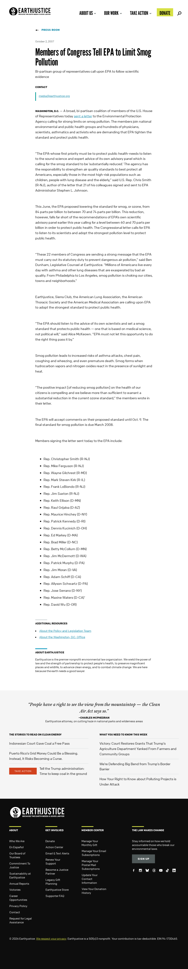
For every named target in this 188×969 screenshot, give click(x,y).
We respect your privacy (51, 938)
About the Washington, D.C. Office (62, 637)
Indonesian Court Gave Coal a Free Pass (39, 743)
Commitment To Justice (19, 865)
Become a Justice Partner (57, 871)
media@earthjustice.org (54, 96)
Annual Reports (19, 883)
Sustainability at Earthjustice (20, 875)
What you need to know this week (123, 734)
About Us (86, 13)
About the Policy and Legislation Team (65, 631)
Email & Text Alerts (57, 853)
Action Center (54, 847)
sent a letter (83, 116)
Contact (14, 912)
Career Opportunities (18, 898)
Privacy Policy (18, 906)
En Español (16, 847)
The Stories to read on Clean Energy (35, 734)
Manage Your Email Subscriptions (94, 853)
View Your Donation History (94, 891)
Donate (165, 13)
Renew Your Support (53, 861)
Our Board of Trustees (17, 855)
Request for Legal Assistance (20, 920)
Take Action (139, 13)
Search (178, 12)
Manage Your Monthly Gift (90, 843)
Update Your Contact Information (89, 878)
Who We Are (16, 841)
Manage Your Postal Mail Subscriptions (91, 865)
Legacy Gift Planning (53, 881)
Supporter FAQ (55, 896)
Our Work (111, 13)
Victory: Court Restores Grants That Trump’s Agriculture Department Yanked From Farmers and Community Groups (138, 748)
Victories (15, 889)
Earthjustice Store (57, 889)
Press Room (50, 30)
